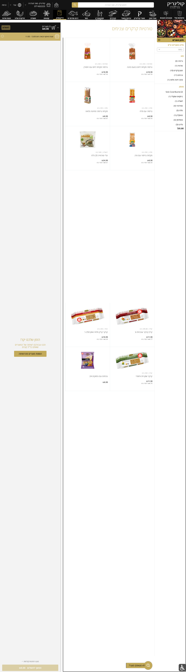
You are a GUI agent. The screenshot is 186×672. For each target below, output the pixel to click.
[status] (46, 26)
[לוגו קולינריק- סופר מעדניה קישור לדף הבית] (176, 5)
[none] (132, 60)
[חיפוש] (75, 4)
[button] (56, 5)
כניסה (4, 5)
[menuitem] (179, 15)
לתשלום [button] (5, 27)
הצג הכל (180, 128)
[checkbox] (170, 61)
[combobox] (113, 4)
